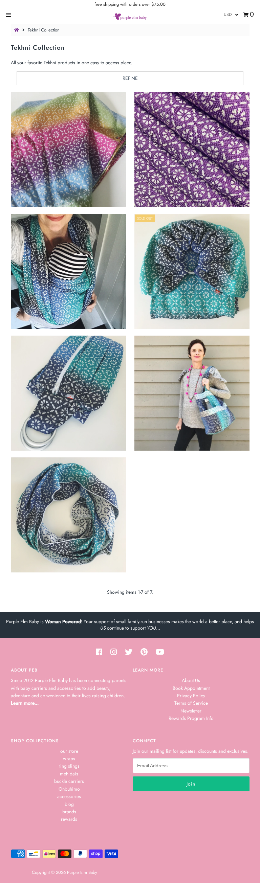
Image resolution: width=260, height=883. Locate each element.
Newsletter (190, 710)
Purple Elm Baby (82, 872)
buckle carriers (69, 781)
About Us (191, 680)
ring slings (69, 766)
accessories (69, 796)
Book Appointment (191, 688)
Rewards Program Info (191, 718)
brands (69, 811)
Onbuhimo (69, 789)
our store (69, 751)
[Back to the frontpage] (17, 30)
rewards (69, 819)
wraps (69, 758)
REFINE (130, 78)
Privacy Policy (191, 695)
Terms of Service (191, 703)
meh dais (69, 773)
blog (69, 804)
